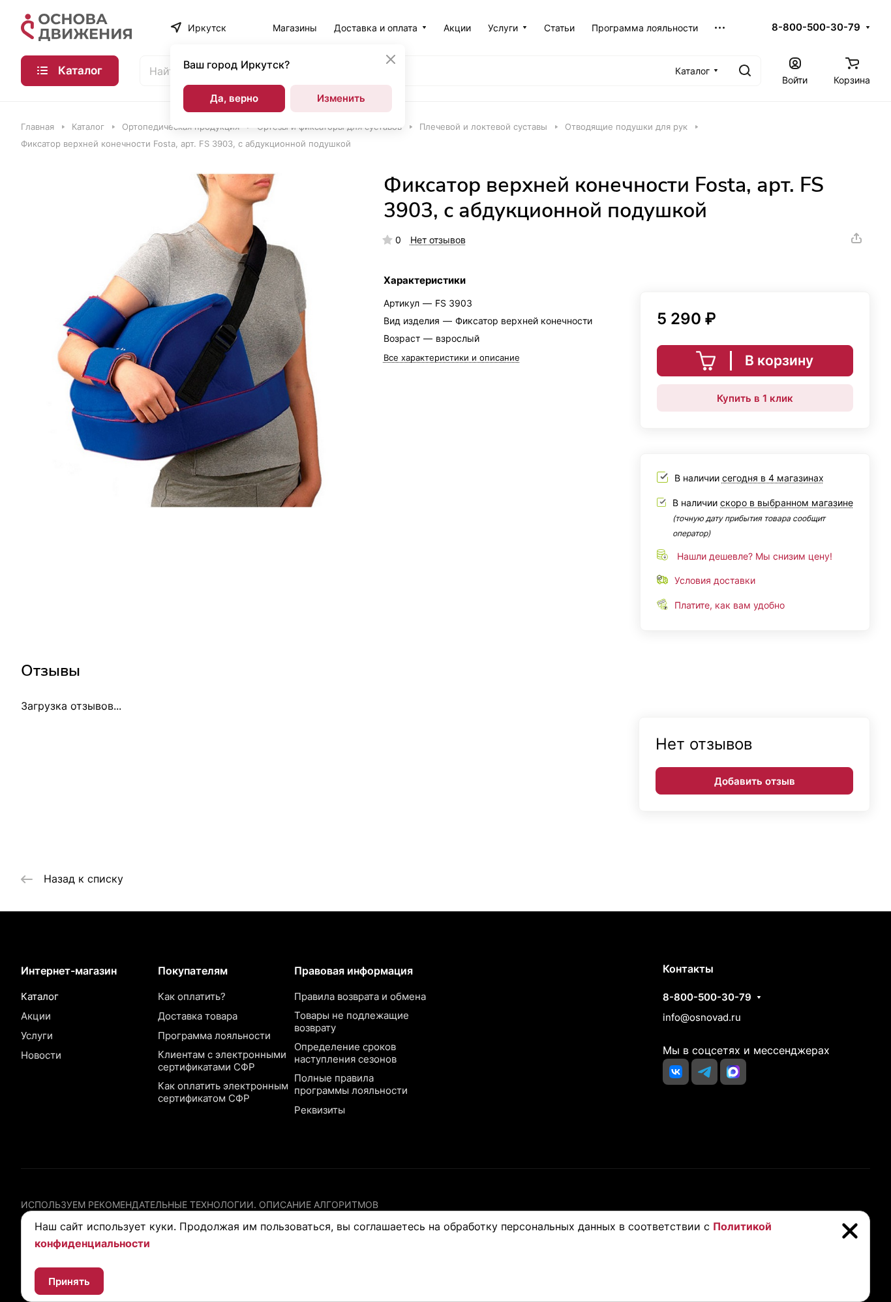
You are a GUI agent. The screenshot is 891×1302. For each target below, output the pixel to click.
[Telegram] (704, 1072)
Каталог (40, 996)
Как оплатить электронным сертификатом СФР (223, 1092)
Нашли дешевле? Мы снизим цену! (754, 556)
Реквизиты (319, 1110)
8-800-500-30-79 (816, 27)
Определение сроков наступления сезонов (345, 1052)
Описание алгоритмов (318, 1204)
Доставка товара (197, 1016)
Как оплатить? (192, 996)
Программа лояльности (214, 1035)
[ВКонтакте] (676, 1072)
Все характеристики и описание (452, 357)
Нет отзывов (438, 239)
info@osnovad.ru (702, 1017)
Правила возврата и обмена (360, 996)
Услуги (37, 1035)
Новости (41, 1055)
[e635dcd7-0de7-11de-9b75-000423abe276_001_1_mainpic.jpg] (189, 340)
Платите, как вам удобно (729, 605)
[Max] (733, 1072)
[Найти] (745, 70)
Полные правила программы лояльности (351, 1084)
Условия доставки (714, 580)
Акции (36, 1016)
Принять (69, 1281)
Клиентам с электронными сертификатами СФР (222, 1060)
